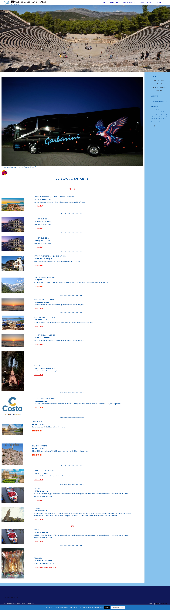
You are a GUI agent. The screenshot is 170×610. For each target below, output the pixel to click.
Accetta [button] (107, 607)
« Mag (153, 126)
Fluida (157, 603)
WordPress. (164, 603)
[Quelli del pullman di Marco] (6, 3)
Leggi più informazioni (118, 607)
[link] (164, 2)
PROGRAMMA (38, 228)
